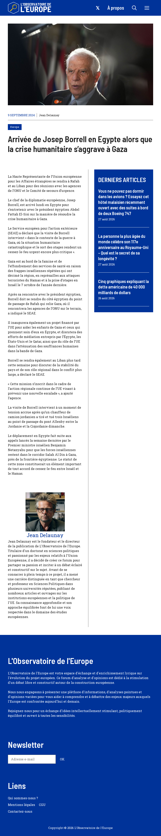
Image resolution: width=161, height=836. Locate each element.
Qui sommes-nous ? (23, 798)
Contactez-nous (20, 811)
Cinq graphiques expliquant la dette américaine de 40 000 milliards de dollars (123, 287)
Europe (14, 127)
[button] (134, 8)
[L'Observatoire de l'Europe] (30, 8)
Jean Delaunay (49, 115)
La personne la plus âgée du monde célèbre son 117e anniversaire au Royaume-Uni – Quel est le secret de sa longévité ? (123, 247)
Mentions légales (21, 805)
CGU (42, 805)
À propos (115, 8)
